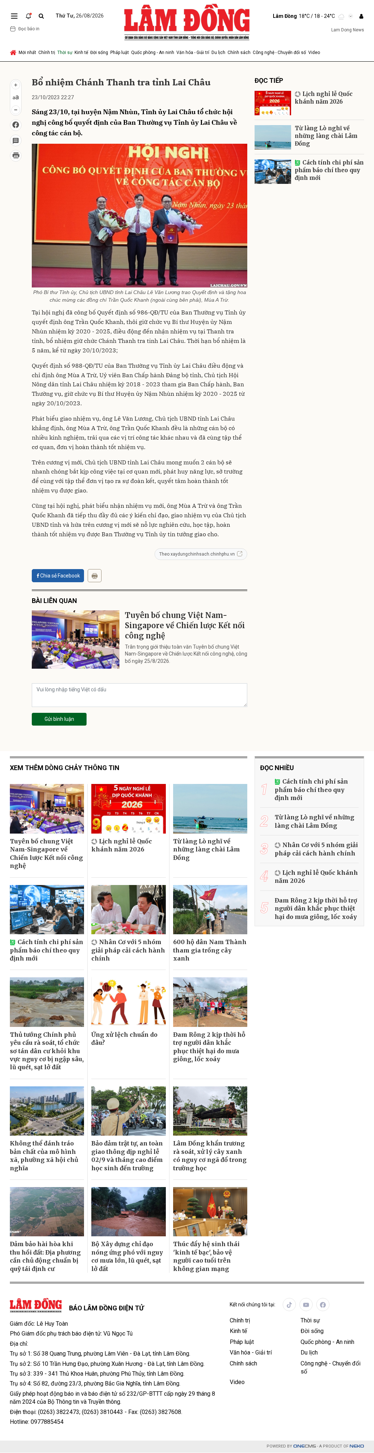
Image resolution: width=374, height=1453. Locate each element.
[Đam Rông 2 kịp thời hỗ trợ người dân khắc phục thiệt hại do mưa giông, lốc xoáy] (210, 1002)
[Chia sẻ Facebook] (16, 125)
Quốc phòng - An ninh (152, 52)
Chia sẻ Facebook (60, 576)
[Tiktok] (289, 1304)
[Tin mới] (28, 16)
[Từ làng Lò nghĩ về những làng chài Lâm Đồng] (273, 137)
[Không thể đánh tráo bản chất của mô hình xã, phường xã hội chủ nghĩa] (47, 1111)
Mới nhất (27, 52)
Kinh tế (81, 52)
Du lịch (218, 52)
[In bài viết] (16, 156)
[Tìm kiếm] (41, 16)
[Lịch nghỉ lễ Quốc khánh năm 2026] (273, 103)
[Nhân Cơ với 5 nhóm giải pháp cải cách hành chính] (128, 910)
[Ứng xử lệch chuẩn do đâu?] (128, 1002)
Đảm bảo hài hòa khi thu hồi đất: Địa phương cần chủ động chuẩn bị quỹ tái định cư (45, 1256)
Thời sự (64, 52)
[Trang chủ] (14, 52)
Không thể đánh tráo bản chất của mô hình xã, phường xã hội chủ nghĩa (44, 1155)
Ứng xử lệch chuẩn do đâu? (124, 1038)
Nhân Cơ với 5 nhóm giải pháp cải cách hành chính (128, 950)
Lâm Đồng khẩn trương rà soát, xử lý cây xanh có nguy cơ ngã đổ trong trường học (210, 1155)
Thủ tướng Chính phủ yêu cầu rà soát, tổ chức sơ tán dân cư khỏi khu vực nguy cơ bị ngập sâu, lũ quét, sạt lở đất (47, 1051)
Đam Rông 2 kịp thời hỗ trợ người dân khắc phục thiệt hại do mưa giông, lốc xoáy (209, 1047)
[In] (95, 575)
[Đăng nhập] (361, 16)
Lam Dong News (347, 29)
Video (314, 52)
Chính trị (46, 52)
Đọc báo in (28, 28)
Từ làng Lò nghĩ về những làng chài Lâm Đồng (326, 136)
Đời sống (99, 52)
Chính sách (239, 52)
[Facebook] (322, 1304)
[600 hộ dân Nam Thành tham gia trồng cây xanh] (210, 910)
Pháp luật (119, 52)
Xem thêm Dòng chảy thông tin (64, 768)
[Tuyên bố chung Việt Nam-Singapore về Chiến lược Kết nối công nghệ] (75, 639)
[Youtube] (306, 1304)
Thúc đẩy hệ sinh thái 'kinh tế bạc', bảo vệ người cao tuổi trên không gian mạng (206, 1256)
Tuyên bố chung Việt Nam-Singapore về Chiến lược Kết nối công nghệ (185, 625)
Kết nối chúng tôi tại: (252, 1304)
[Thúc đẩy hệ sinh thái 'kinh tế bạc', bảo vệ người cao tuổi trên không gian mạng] (210, 1212)
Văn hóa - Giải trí (192, 52)
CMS (304, 1446)
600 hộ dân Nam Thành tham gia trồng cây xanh (210, 950)
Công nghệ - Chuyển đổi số (279, 52)
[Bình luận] (16, 140)
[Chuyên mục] (14, 16)
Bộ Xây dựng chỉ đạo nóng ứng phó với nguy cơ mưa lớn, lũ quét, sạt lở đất (127, 1256)
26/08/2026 (80, 16)
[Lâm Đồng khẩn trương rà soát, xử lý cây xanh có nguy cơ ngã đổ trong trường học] (210, 1111)
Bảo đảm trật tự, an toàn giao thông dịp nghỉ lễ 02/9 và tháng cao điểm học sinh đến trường (127, 1155)
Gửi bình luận (59, 719)
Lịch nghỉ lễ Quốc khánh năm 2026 (323, 97)
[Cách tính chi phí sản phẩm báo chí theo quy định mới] (273, 171)
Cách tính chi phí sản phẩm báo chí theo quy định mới (329, 170)
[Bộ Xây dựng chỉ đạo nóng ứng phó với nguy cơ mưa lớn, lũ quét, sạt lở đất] (128, 1212)
